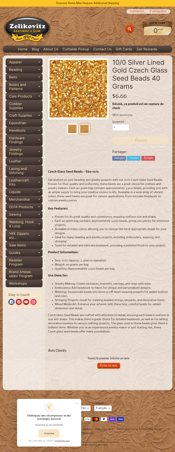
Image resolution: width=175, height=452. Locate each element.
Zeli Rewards (146, 49)
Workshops (18, 283)
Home (23, 49)
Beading (26, 70)
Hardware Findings (26, 140)
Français (101, 408)
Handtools (26, 131)
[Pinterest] (19, 302)
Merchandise (26, 200)
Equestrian (17, 123)
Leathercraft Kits (26, 182)
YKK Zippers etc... (26, 236)
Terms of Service (81, 429)
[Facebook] (11, 302)
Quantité (118, 122)
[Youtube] (26, 302)
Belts (26, 78)
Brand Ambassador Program (20, 274)
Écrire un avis (108, 365)
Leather (26, 162)
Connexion (137, 11)
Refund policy (104, 429)
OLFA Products (26, 208)
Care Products (26, 97)
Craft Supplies (26, 116)
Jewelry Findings (26, 152)
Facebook (87, 433)
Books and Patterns (26, 87)
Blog (35, 49)
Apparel (26, 63)
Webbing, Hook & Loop (26, 224)
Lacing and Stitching (26, 171)
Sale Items (17, 245)
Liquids (26, 193)
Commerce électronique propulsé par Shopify (87, 445)
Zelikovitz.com (84, 442)
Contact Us (102, 49)
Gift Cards (124, 49)
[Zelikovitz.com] (27, 29)
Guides (26, 253)
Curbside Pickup (76, 49)
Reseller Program (16, 262)
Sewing (26, 215)
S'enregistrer (158, 11)
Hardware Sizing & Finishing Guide (139, 429)
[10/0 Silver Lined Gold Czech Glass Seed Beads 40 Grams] (72, 128)
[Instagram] (33, 302)
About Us (50, 49)
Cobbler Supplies (16, 106)
